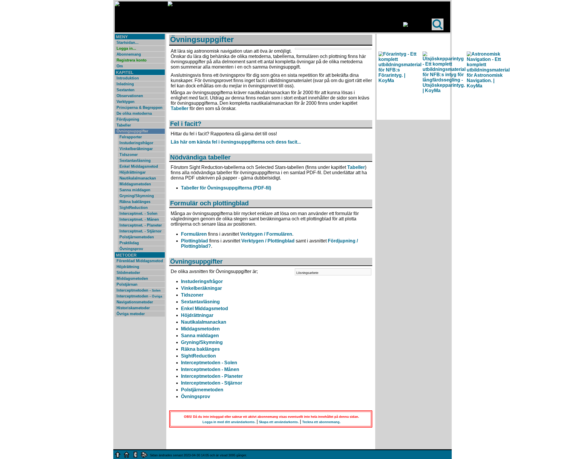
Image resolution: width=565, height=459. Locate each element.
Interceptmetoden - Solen (209, 362)
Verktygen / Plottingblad (268, 240)
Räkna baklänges (134, 201)
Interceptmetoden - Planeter (212, 376)
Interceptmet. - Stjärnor (140, 231)
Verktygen (125, 101)
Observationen (130, 96)
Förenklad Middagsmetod (140, 261)
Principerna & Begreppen (139, 107)
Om (120, 66)
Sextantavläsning (135, 160)
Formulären (194, 234)
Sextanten (125, 90)
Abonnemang (129, 54)
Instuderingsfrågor (136, 143)
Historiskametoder (133, 308)
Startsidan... (128, 42)
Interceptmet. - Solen (138, 213)
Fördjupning (128, 119)
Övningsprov (131, 249)
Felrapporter (130, 137)
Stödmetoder (128, 272)
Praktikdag (129, 243)
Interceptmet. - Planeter (140, 225)
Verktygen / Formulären (266, 234)
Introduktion (128, 78)
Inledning (125, 84)
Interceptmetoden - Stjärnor (211, 382)
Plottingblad (194, 240)
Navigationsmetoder (135, 302)
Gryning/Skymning (136, 196)
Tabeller (124, 125)
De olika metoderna (134, 113)
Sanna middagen (134, 190)
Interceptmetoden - (139, 290)
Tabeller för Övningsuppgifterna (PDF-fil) (226, 187)
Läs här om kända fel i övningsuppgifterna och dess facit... (236, 141)
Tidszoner (128, 154)
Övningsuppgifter (132, 131)
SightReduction (133, 207)
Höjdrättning (128, 267)
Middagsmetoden (135, 184)
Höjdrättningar (132, 172)
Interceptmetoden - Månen (210, 369)
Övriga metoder (131, 314)
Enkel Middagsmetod (138, 166)
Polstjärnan (127, 284)
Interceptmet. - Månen (139, 219)
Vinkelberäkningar (136, 149)
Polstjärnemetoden (136, 237)
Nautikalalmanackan (137, 178)
